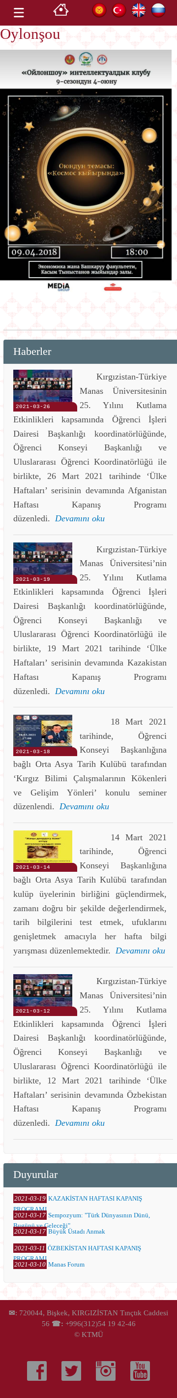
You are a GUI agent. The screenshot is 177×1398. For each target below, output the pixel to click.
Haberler (32, 351)
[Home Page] (61, 12)
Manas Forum (66, 1264)
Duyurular (35, 1174)
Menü (18, 12)
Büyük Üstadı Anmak (76, 1231)
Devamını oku (80, 518)
